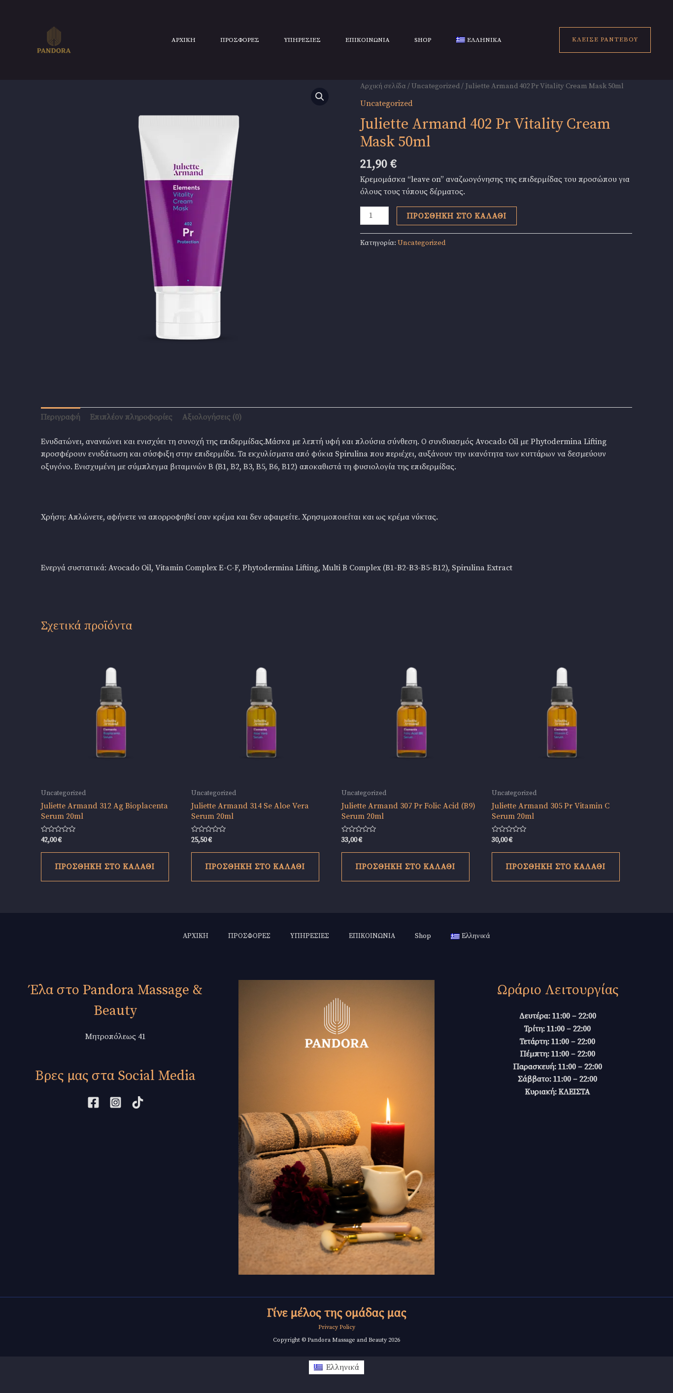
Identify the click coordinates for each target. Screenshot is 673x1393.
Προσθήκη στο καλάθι (456, 216)
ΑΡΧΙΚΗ (183, 40)
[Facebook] (93, 1102)
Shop (423, 40)
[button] (320, 96)
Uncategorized (435, 86)
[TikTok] (138, 1102)
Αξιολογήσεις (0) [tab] (212, 417)
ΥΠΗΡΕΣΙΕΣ (302, 40)
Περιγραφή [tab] (60, 417)
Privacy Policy (336, 1327)
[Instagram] (115, 1102)
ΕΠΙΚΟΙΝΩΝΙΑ (367, 40)
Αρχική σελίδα (383, 86)
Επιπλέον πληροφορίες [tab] (131, 417)
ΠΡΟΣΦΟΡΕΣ (239, 40)
